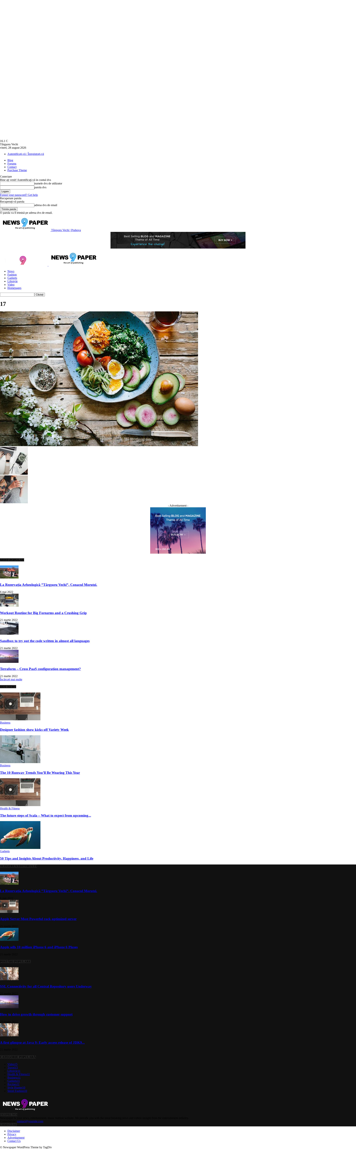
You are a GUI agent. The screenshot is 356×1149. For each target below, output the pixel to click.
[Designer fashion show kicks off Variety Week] (20, 719)
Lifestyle (12, 281)
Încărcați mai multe (11, 679)
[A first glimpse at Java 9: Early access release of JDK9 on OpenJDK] (9, 1035)
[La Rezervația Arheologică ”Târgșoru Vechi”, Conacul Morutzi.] (9, 577)
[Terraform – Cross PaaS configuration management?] (9, 661)
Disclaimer (13, 1131)
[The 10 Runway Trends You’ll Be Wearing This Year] (20, 762)
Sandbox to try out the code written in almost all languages (45, 641)
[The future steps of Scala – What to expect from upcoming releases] (20, 805)
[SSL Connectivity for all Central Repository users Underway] (9, 979)
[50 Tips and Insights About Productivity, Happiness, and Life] (20, 847)
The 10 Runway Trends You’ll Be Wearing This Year (40, 773)
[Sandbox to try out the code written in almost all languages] (9, 633)
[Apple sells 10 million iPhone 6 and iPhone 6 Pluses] (9, 939)
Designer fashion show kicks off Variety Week (34, 730)
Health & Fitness (10, 808)
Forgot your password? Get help (19, 194)
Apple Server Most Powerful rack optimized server (38, 919)
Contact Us (14, 1141)
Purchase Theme (17, 170)
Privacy (11, 1134)
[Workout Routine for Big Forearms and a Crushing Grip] (9, 605)
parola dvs (40, 187)
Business (5, 722)
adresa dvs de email (45, 205)
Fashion (12, 274)
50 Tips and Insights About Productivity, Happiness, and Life (46, 858)
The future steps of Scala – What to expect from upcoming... (45, 815)
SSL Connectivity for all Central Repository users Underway (46, 986)
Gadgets (12, 278)
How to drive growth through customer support (36, 1014)
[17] (99, 445)
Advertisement (15, 1137)
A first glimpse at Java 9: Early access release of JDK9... (42, 1042)
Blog (10, 160)
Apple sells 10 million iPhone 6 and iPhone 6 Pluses (39, 947)
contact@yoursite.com (30, 1121)
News (10, 271)
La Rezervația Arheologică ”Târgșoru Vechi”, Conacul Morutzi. (48, 585)
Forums (11, 163)
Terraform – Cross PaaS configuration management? (40, 669)
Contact (12, 166)
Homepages (14, 288)
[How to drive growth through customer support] (9, 1007)
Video (10, 284)
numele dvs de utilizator (48, 183)
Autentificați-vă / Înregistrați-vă (25, 154)
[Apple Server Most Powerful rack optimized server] (9, 911)
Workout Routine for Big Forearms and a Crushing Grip (43, 613)
